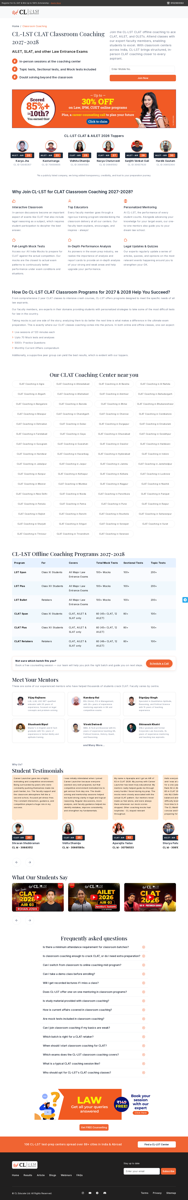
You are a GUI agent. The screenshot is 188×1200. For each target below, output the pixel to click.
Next (29, 862)
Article (41, 1175)
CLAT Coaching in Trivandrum (73, 534)
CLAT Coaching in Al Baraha (114, 384)
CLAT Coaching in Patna (73, 504)
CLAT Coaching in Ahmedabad (72, 384)
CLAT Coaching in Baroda (73, 404)
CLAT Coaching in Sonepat (114, 524)
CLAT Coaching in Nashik (155, 484)
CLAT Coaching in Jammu (114, 464)
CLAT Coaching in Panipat (155, 494)
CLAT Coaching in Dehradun (31, 424)
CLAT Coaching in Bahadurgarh (155, 394)
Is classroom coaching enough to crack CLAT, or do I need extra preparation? (91, 956)
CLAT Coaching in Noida (73, 494)
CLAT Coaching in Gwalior (114, 444)
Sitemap (171, 1192)
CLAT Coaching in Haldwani (155, 444)
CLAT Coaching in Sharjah (31, 524)
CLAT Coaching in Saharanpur (155, 514)
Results (28, 1175)
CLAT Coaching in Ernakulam (155, 424)
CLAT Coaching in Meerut (32, 484)
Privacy (157, 1192)
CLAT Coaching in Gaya (73, 434)
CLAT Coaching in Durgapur (114, 424)
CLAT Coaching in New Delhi (31, 494)
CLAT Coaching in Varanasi (114, 534)
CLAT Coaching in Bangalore (31, 404)
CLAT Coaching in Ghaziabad (114, 434)
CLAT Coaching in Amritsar (114, 394)
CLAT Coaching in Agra (31, 384)
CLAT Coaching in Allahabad (72, 394)
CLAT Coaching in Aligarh (32, 394)
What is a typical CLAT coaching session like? (71, 1063)
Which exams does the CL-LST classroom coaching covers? (81, 1054)
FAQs (80, 1175)
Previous (16, 862)
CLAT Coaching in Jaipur (73, 464)
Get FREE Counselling (94, 1127)
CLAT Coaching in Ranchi (73, 514)
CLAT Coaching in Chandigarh (72, 414)
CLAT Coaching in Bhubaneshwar (155, 404)
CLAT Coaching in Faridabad (31, 434)
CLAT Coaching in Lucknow (155, 474)
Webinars (66, 1175)
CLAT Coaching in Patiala (32, 504)
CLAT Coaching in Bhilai (114, 404)
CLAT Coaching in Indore (155, 454)
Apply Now (56, 3)
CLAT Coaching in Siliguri (73, 524)
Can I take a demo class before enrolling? (69, 973)
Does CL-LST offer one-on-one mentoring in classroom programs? (85, 991)
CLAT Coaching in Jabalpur (32, 464)
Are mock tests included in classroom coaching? (73, 1018)
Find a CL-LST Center (157, 1144)
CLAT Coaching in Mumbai (72, 484)
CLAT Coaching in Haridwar (32, 454)
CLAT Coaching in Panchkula (114, 494)
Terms (144, 1192)
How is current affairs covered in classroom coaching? (77, 1009)
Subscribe (168, 1171)
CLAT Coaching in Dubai (73, 424)
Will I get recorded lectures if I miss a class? (71, 982)
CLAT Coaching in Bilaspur (31, 414)
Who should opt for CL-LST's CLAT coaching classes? (77, 1072)
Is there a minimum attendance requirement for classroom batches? (86, 947)
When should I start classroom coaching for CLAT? (75, 1045)
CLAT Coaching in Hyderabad (114, 454)
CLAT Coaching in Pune (114, 504)
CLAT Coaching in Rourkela (114, 514)
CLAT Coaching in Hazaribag (73, 454)
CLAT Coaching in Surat (155, 524)
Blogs (52, 1175)
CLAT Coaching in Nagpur (114, 484)
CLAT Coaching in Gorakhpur (155, 434)
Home (15, 1175)
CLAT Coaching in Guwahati (73, 444)
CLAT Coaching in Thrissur (31, 534)
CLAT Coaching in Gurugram (31, 444)
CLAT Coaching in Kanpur (32, 474)
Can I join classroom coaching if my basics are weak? (76, 1027)
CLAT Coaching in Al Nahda (155, 384)
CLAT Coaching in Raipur (155, 504)
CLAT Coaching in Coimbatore (155, 414)
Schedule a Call (159, 663)
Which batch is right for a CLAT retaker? (68, 1036)
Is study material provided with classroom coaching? (76, 1000)
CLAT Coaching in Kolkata (114, 474)
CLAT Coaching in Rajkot (31, 514)
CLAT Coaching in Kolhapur (73, 474)
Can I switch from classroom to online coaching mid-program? (82, 964)
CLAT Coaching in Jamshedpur (155, 464)
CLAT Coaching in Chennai (114, 414)
